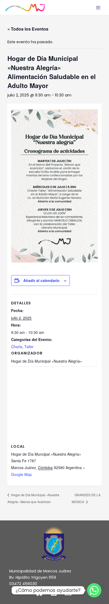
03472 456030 (23, 583)
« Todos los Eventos (27, 29)
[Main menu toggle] (98, 7)
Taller (29, 346)
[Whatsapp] (94, 590)
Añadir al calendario (41, 280)
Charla (16, 346)
